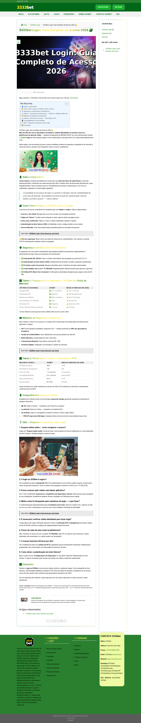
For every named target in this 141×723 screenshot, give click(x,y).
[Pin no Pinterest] (61, 621)
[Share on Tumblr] (65, 621)
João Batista (74, 98)
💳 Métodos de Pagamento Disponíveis (34, 116)
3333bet (23, 138)
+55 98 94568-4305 (112, 650)
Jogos (56, 14)
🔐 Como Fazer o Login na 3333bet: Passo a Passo (38, 109)
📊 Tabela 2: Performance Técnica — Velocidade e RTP (39, 118)
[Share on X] (51, 621)
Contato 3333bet (104, 14)
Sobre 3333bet (85, 14)
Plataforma (33, 14)
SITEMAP (70, 720)
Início (21, 14)
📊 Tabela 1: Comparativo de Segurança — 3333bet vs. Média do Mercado (45, 113)
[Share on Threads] (58, 621)
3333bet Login (35, 25)
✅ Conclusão (26, 125)
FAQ (117, 14)
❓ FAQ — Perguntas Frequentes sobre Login (36, 123)
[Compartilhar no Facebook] (47, 621)
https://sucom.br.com (114, 659)
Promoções (69, 14)
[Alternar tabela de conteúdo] (65, 103)
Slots (46, 14)
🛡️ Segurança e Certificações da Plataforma (36, 111)
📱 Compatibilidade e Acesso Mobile (33, 120)
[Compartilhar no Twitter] (54, 621)
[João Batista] (24, 599)
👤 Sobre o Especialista (29, 106)
